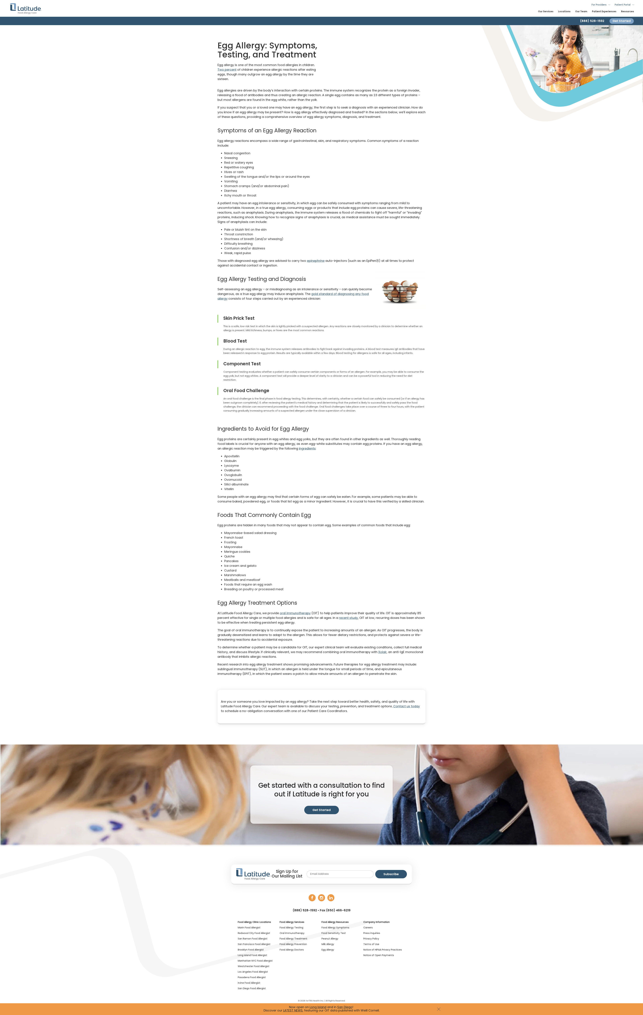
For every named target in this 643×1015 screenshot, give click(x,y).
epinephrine (316, 261)
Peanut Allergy (330, 939)
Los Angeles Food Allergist (253, 972)
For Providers (599, 5)
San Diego (344, 1007)
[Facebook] (312, 897)
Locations (564, 12)
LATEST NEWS (293, 1010)
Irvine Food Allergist (249, 983)
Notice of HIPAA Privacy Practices (382, 950)
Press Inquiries (371, 933)
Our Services (545, 12)
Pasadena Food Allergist (252, 977)
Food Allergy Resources (335, 922)
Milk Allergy (328, 944)
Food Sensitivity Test (334, 933)
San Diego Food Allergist (252, 989)
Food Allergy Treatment (293, 939)
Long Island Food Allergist (252, 955)
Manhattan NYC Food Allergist (255, 961)
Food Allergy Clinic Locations (254, 922)
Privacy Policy (371, 939)
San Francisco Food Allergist (254, 944)
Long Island (318, 1007)
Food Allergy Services (292, 922)
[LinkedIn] (330, 897)
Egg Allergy (328, 950)
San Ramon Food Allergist (252, 939)
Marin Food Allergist (249, 928)
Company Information (376, 922)
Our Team (581, 12)
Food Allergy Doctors (292, 950)
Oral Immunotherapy (292, 933)
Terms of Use (371, 944)
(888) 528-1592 (305, 910)
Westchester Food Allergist (253, 966)
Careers (368, 928)
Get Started (622, 21)
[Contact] (321, 21)
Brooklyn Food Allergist (251, 950)
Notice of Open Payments (378, 955)
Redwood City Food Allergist (254, 933)
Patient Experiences (604, 12)
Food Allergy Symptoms (335, 928)
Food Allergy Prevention (293, 944)
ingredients (307, 448)
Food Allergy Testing (291, 928)
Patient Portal (622, 5)
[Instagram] (321, 897)
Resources (627, 12)
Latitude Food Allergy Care (25, 8)
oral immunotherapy (295, 613)
